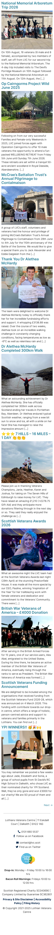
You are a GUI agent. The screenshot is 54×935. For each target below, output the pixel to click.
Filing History (32, 903)
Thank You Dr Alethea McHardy (20, 261)
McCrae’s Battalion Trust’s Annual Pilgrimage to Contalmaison (24, 178)
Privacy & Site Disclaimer (18, 899)
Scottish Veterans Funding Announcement (24, 684)
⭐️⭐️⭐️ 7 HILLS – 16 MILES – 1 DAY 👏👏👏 (26, 436)
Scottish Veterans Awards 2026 (23, 523)
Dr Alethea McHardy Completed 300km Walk (22, 348)
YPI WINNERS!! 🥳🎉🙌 (21, 727)
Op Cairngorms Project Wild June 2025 (25, 85)
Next (48, 805)
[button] (50, 16)
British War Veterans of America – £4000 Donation (24, 610)
